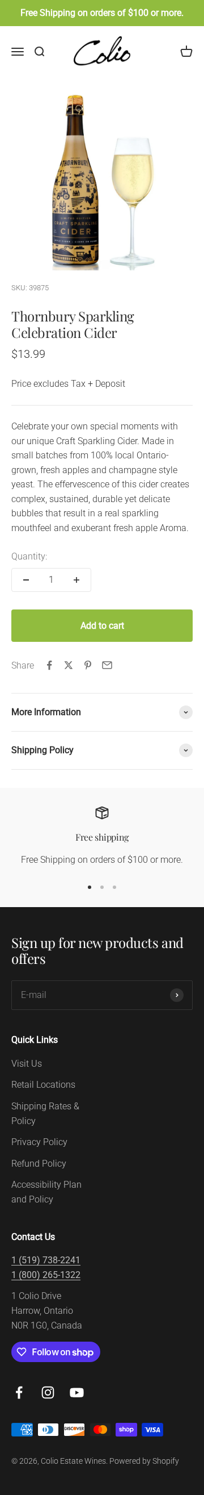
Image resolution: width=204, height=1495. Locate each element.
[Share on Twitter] (68, 665)
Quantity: (29, 556)
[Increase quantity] (76, 580)
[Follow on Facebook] (19, 1392)
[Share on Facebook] (49, 665)
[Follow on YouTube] (76, 1392)
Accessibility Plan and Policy (46, 1192)
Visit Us (26, 1063)
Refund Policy (38, 1163)
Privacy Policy (39, 1142)
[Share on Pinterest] (87, 665)
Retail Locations (43, 1084)
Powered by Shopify (144, 1460)
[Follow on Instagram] (48, 1392)
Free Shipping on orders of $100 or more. (102, 12)
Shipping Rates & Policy (45, 1113)
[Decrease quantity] (26, 580)
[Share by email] (107, 665)
